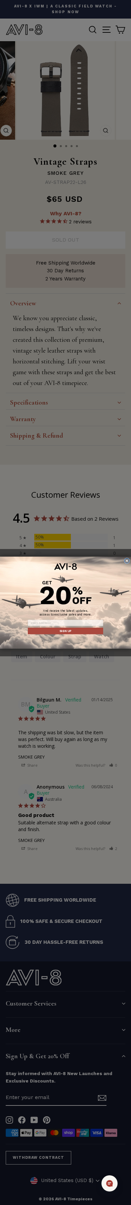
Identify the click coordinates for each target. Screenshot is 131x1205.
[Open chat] (109, 1183)
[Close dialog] (127, 560)
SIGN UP (65, 630)
